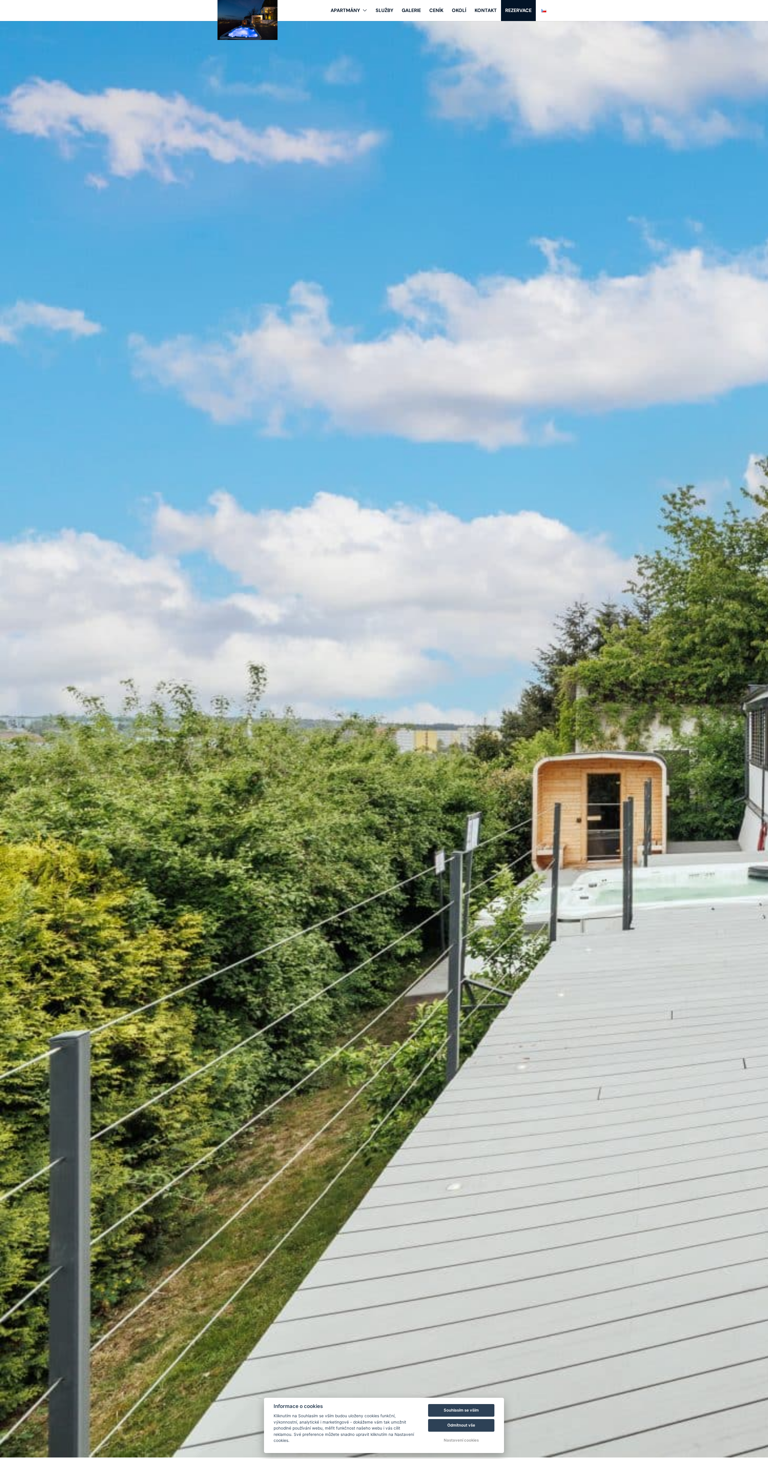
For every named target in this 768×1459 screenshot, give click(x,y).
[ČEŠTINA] (543, 10)
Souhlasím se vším (461, 1410)
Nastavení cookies (461, 1440)
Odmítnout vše (461, 1425)
